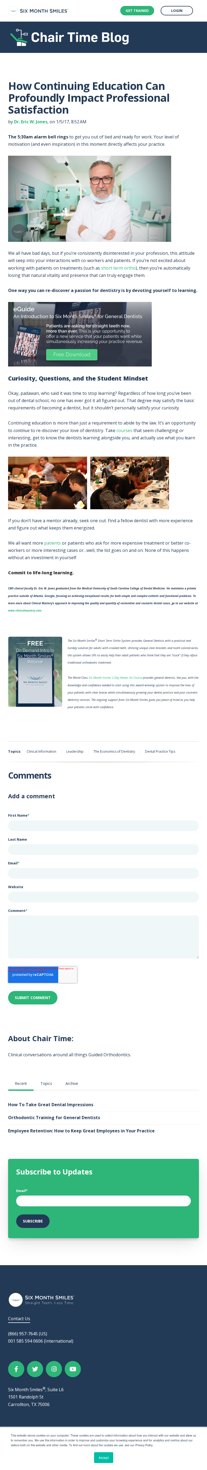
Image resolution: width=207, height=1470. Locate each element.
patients (52, 543)
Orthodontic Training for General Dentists (54, 1118)
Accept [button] (104, 1457)
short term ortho (118, 268)
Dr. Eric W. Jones (30, 122)
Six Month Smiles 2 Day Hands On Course (115, 677)
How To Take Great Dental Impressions (50, 1105)
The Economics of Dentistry (114, 751)
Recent (21, 1083)
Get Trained (137, 10)
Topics (46, 1083)
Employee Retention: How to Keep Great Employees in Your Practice (81, 1131)
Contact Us (19, 1319)
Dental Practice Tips (160, 751)
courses (124, 430)
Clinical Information (41, 751)
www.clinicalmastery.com (24, 610)
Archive (71, 1083)
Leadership (75, 751)
